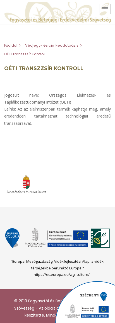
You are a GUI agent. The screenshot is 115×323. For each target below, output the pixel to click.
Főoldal (10, 45)
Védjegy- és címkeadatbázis (51, 45)
